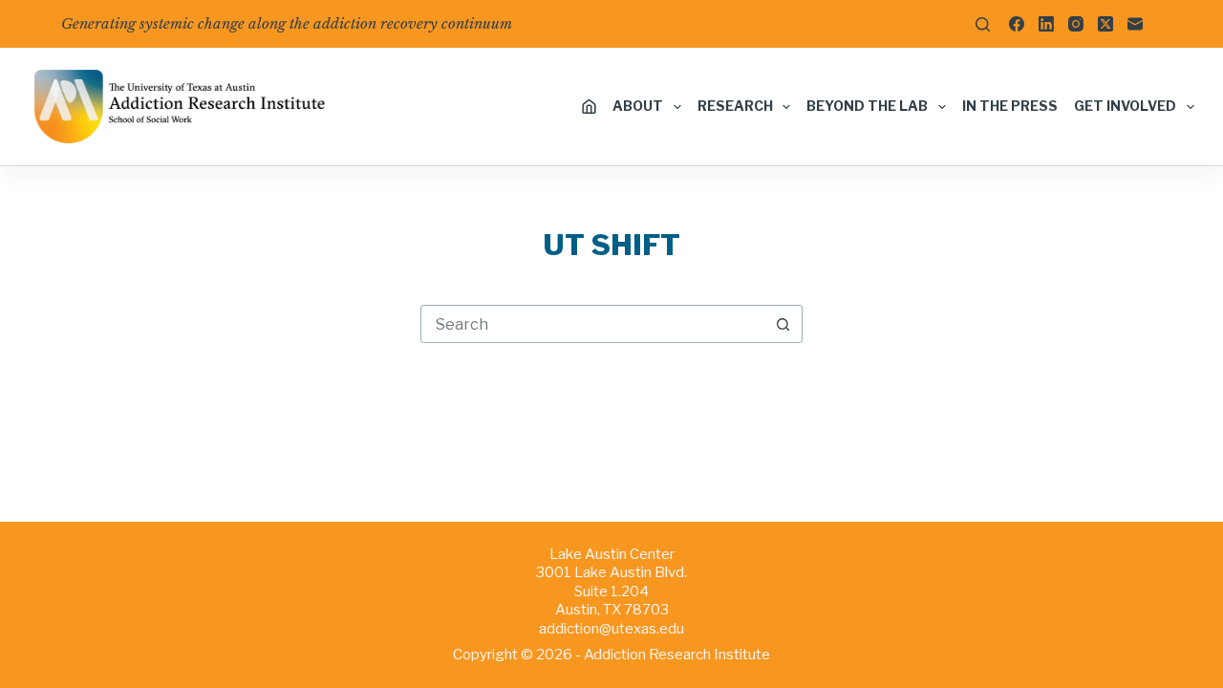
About (637, 105)
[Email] (1135, 24)
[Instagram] (1076, 24)
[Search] (983, 24)
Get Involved (1125, 105)
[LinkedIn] (1046, 24)
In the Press (1010, 105)
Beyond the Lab (867, 105)
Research (735, 105)
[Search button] (782, 324)
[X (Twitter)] (1105, 24)
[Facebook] (1016, 24)
